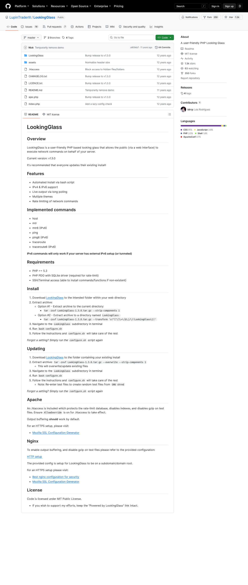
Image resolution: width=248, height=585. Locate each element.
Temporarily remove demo (49, 47)
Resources (58, 6)
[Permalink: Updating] (24, 348)
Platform (20, 6)
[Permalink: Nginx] (24, 441)
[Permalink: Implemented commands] (24, 209)
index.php (34, 103)
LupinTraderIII (20, 17)
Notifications (192, 17)
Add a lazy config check (98, 103)
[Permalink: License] (24, 490)
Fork (212, 17)
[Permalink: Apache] (24, 399)
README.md (35, 90)
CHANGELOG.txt (38, 76)
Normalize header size (97, 62)
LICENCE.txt (35, 83)
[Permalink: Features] (24, 173)
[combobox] (132, 37)
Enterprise (101, 6)
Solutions (38, 6)
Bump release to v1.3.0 (98, 55)
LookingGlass (44, 17)
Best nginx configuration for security (55, 476)
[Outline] (169, 114)
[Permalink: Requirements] (24, 262)
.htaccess (34, 69)
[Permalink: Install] (24, 288)
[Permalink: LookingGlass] (24, 127)
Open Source (79, 6)
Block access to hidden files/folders (104, 69)
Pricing (118, 6)
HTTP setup (34, 456)
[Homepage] (8, 6)
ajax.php (33, 97)
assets (32, 62)
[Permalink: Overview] (24, 138)
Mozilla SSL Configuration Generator (55, 432)
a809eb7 (134, 47)
